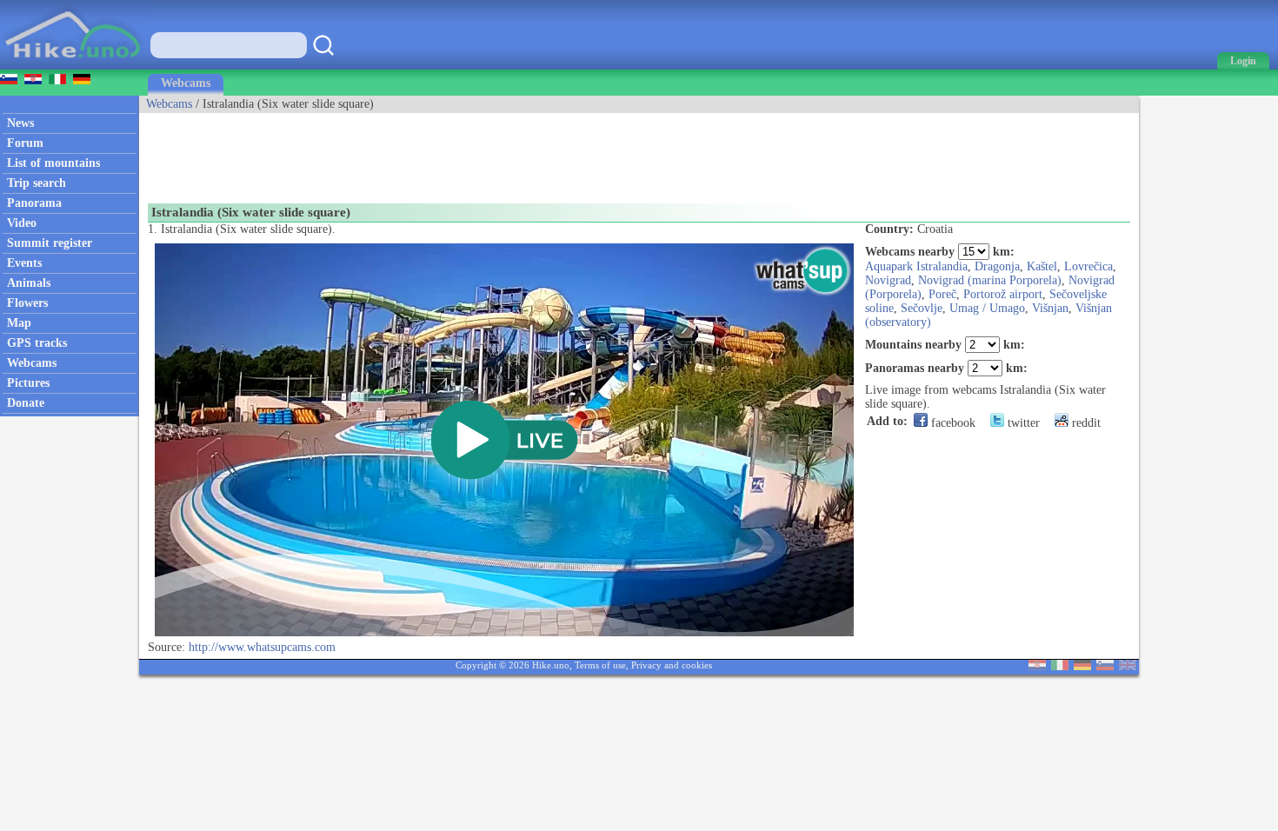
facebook (951, 422)
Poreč (942, 294)
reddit (1084, 422)
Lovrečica (1088, 266)
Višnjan (1050, 308)
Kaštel (1042, 266)
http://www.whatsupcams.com (262, 647)
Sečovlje (921, 308)
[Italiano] (1059, 666)
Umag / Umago (987, 308)
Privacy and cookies (671, 665)
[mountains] (74, 65)
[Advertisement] (455, 152)
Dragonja (997, 266)
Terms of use (600, 665)
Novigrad (888, 280)
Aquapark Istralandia (916, 266)
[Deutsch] (1082, 666)
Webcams (185, 83)
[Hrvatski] (1037, 666)
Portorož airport (1002, 294)
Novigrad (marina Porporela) (990, 280)
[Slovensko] (1105, 666)
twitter (1022, 422)
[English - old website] (1127, 666)
